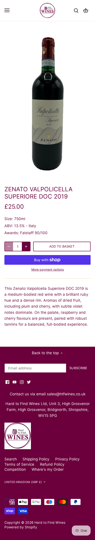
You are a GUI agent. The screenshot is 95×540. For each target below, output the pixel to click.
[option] (47, 105)
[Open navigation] (7, 10)
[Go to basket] (85, 10)
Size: (8, 219)
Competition (15, 469)
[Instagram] (22, 382)
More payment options (47, 269)
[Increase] (26, 246)
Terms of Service (19, 464)
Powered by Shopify (20, 527)
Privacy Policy (67, 459)
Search (10, 459)
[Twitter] (29, 382)
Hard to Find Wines (49, 522)
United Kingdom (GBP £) (23, 482)
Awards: (11, 233)
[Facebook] (7, 382)
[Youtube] (14, 382)
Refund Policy (52, 464)
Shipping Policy (36, 459)
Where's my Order (48, 469)
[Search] (76, 10)
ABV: (8, 226)
